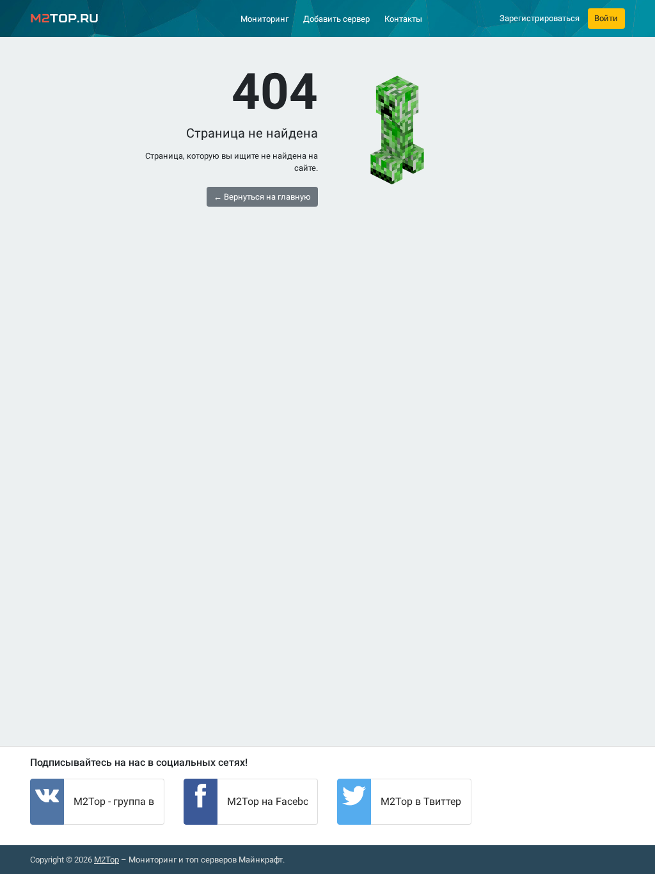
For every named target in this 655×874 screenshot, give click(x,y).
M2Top (106, 859)
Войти (606, 18)
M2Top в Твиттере (423, 801)
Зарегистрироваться (540, 18)
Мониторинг (264, 19)
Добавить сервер (336, 19)
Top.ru (64, 18)
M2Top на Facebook (273, 801)
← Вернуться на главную (262, 197)
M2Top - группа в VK (122, 801)
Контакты (403, 19)
